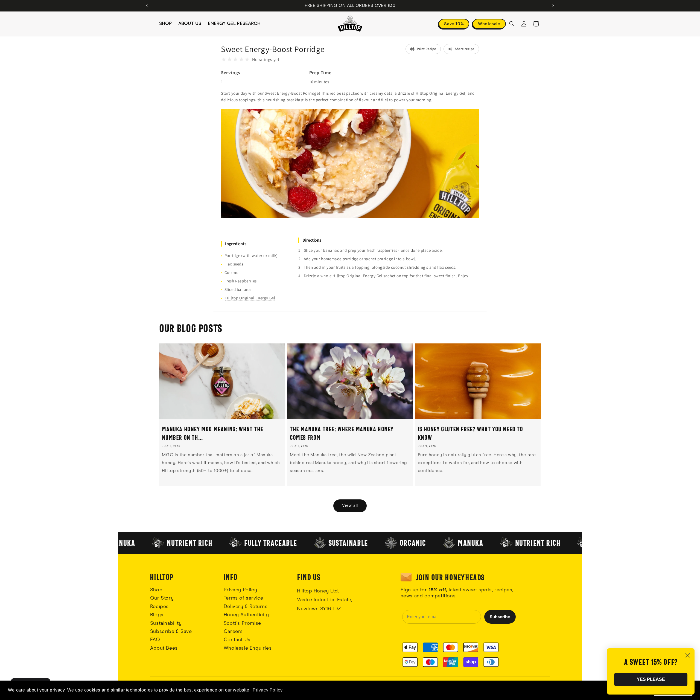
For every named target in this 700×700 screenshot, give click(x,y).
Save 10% (454, 24)
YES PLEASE (651, 679)
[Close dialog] (687, 655)
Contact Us (237, 639)
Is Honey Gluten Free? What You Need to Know (470, 433)
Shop (156, 590)
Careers (233, 631)
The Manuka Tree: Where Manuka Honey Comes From (341, 433)
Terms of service (243, 598)
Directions (311, 240)
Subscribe (500, 617)
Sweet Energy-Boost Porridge (273, 49)
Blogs (157, 614)
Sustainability (166, 623)
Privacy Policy (240, 590)
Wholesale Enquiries (248, 648)
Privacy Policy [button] (267, 690)
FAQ (155, 639)
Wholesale (489, 24)
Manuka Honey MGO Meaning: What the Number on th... (212, 433)
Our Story (162, 598)
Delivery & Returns (246, 606)
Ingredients (235, 244)
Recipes (159, 606)
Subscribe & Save (171, 631)
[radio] (224, 59)
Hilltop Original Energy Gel (250, 297)
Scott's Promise (243, 623)
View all (350, 506)
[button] (512, 24)
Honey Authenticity (246, 614)
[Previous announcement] (147, 5)
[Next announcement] (553, 5)
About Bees (164, 648)
